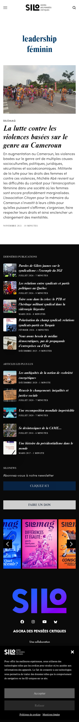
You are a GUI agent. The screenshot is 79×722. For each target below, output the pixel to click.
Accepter (39, 693)
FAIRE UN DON (39, 505)
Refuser (39, 705)
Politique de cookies (30, 714)
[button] (72, 652)
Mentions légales (51, 714)
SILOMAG (9, 120)
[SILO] (40, 7)
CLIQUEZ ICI (39, 486)
